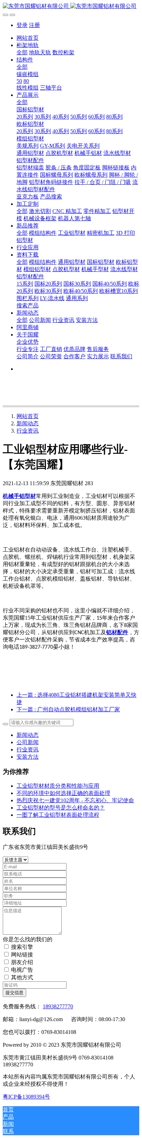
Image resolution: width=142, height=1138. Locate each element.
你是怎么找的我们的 (27, 939)
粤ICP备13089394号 (26, 1097)
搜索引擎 (22, 947)
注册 (34, 25)
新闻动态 (28, 423)
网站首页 (28, 38)
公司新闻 (28, 742)
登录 (22, 25)
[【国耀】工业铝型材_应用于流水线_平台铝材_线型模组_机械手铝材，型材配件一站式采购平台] (71, 6)
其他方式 (22, 977)
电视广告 (22, 970)
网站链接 (22, 954)
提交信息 (14, 992)
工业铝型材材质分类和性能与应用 (58, 786)
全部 (22, 52)
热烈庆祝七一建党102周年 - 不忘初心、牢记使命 (75, 800)
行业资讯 (28, 431)
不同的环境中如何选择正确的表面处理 (63, 793)
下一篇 (68, 709)
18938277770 (58, 1006)
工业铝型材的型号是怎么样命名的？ (61, 808)
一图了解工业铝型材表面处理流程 (58, 815)
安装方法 (28, 757)
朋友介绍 (22, 962)
